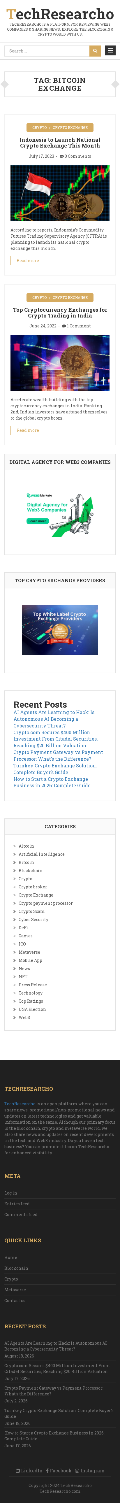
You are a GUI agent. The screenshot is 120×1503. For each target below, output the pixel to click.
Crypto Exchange (70, 127)
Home (10, 1257)
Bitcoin (26, 862)
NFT (23, 976)
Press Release (33, 985)
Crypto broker (33, 887)
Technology (31, 993)
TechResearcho (20, 1103)
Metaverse (29, 952)
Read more (28, 260)
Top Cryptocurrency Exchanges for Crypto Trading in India (60, 312)
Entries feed (17, 1203)
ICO (22, 944)
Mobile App (30, 960)
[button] (110, 50)
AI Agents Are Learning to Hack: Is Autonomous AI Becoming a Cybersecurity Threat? (53, 719)
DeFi (23, 927)
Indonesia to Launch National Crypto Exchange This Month (60, 142)
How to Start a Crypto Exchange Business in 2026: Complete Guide (52, 782)
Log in (10, 1193)
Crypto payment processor (46, 903)
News (24, 968)
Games (26, 936)
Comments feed (21, 1214)
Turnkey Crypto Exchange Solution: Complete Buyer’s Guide (55, 768)
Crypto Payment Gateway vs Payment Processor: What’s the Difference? (58, 755)
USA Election (32, 1009)
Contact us (14, 1300)
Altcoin (26, 846)
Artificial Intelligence (42, 854)
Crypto (39, 127)
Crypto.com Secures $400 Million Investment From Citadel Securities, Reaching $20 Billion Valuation (55, 739)
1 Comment (79, 326)
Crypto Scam (32, 911)
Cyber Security (33, 919)
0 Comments (78, 156)
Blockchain (31, 870)
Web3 (24, 1017)
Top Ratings (31, 1001)
